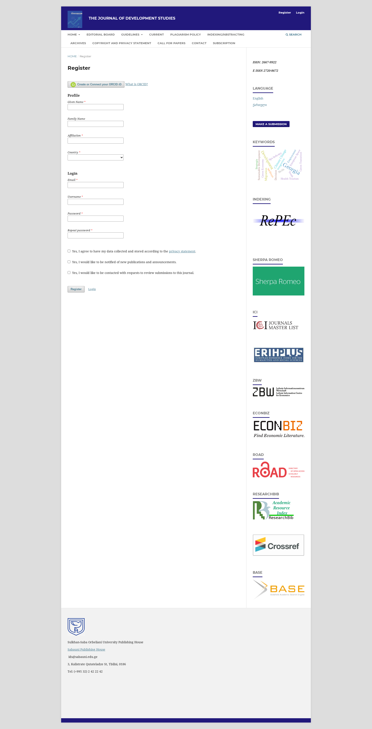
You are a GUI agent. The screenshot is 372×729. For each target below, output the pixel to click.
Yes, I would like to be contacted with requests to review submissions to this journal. (132, 273)
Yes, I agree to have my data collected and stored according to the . (133, 251)
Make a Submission (271, 124)
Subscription (224, 43)
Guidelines (130, 34)
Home (73, 34)
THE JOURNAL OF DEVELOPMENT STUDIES (132, 18)
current (156, 34)
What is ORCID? (136, 84)
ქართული (260, 105)
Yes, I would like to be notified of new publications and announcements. (124, 262)
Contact (199, 43)
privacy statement (182, 251)
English (258, 98)
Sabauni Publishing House (86, 649)
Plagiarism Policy (185, 34)
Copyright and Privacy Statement (121, 43)
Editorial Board (101, 34)
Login (300, 12)
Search (295, 34)
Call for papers (171, 43)
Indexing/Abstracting (225, 34)
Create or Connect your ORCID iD (98, 84)
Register (285, 12)
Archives (78, 43)
